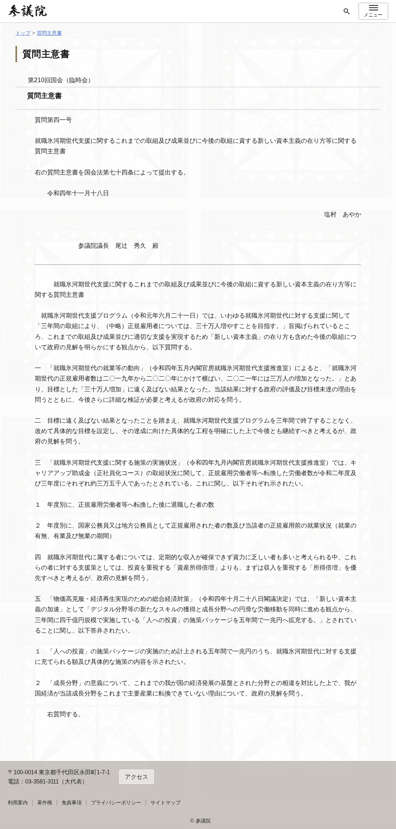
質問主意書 (49, 33)
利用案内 (18, 802)
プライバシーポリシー (116, 802)
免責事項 (71, 802)
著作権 (44, 802)
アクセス (136, 776)
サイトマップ (165, 802)
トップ (23, 33)
